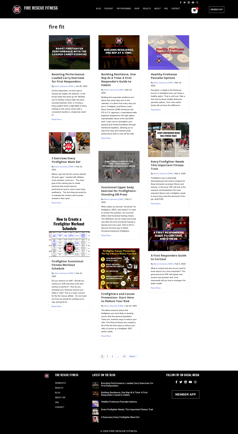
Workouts (60, 383)
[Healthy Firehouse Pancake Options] (168, 52)
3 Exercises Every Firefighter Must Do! (66, 160)
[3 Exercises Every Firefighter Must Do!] (69, 142)
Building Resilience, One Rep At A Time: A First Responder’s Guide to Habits (118, 79)
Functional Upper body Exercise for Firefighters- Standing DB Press (118, 190)
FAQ (166, 8)
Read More (56, 119)
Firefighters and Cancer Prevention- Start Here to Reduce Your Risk (118, 297)
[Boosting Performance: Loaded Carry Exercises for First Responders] (69, 52)
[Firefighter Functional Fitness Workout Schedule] (69, 236)
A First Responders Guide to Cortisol (168, 257)
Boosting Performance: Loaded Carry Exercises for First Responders (68, 77)
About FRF (60, 397)
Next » (133, 356)
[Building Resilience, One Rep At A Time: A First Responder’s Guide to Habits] (119, 52)
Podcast (108, 8)
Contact (175, 8)
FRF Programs (124, 8)
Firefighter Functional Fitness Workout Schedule (67, 264)
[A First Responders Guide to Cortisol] (168, 233)
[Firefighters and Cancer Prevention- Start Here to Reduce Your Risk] (119, 268)
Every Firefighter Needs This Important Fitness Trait (167, 165)
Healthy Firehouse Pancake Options (164, 76)
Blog (98, 8)
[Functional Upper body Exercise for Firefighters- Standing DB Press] (119, 166)
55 (124, 356)
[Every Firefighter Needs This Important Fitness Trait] (168, 139)
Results (147, 8)
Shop (137, 8)
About (157, 8)
